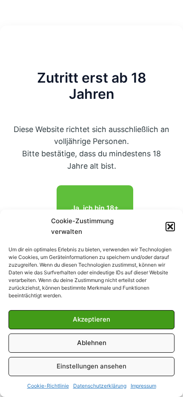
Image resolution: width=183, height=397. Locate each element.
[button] (170, 226)
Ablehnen (91, 343)
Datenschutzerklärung (99, 386)
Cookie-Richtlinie (48, 386)
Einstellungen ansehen (91, 366)
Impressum (143, 386)
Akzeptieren (91, 319)
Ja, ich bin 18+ (95, 208)
